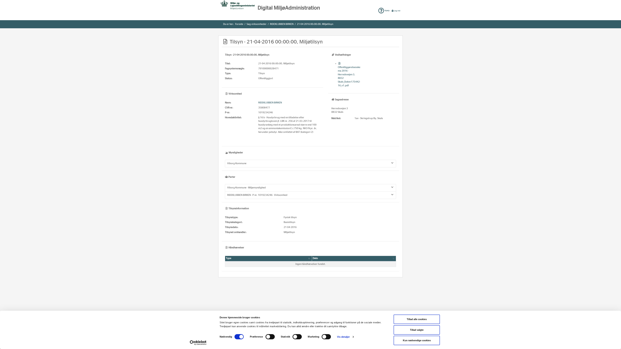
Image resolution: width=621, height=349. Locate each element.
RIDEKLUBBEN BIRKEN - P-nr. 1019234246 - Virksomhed (257, 195)
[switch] (270, 336)
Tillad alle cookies (417, 319)
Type (228, 258)
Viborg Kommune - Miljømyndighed (246, 187)
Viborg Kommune (236, 163)
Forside (239, 24)
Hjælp (387, 10)
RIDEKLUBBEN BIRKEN (282, 24)
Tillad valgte (417, 329)
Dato (315, 258)
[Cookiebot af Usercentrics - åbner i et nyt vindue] (198, 342)
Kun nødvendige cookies (417, 340)
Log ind (397, 11)
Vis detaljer (343, 336)
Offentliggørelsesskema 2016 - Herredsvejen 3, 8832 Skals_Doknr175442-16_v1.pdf (349, 76)
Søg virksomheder (257, 24)
